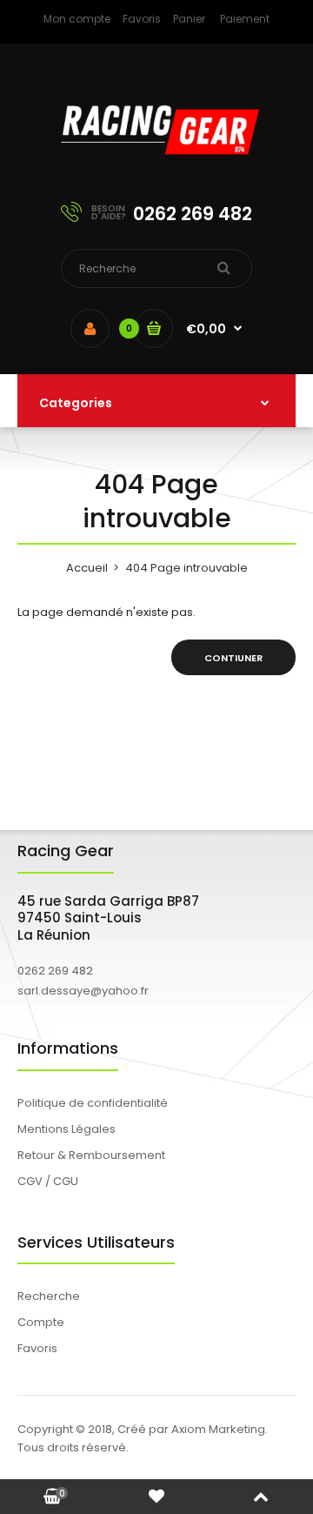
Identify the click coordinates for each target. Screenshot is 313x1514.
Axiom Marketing (218, 1429)
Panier (189, 18)
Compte (40, 1322)
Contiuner (233, 658)
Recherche (48, 1296)
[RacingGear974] (156, 165)
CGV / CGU (47, 1181)
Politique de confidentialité (92, 1103)
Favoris (142, 18)
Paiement (245, 18)
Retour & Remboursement (91, 1155)
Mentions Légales (66, 1129)
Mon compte (76, 18)
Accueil (87, 567)
